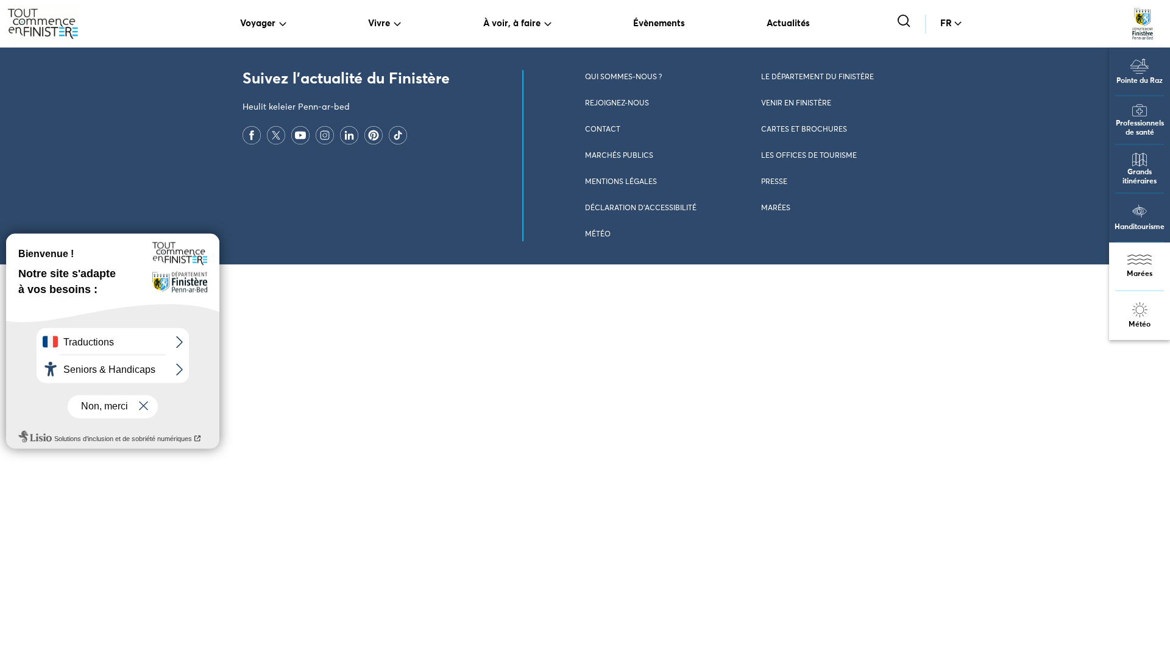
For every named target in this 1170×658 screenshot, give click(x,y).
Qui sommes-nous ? (623, 77)
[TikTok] (398, 134)
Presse (774, 182)
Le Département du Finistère (817, 77)
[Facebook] (252, 134)
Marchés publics (619, 156)
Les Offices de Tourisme (809, 156)
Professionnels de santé (1140, 128)
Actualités (788, 23)
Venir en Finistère (796, 103)
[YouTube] (300, 134)
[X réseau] (276, 134)
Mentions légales (621, 182)
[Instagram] (325, 134)
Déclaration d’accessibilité (641, 208)
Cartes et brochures (804, 129)
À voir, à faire (512, 23)
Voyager (257, 23)
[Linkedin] (349, 134)
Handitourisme (1140, 227)
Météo (1139, 324)
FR (946, 23)
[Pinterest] (373, 134)
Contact (602, 129)
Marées (1139, 274)
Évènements (659, 23)
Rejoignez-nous (617, 103)
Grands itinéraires (1139, 177)
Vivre (379, 23)
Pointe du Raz (1139, 81)
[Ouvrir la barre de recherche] (905, 22)
